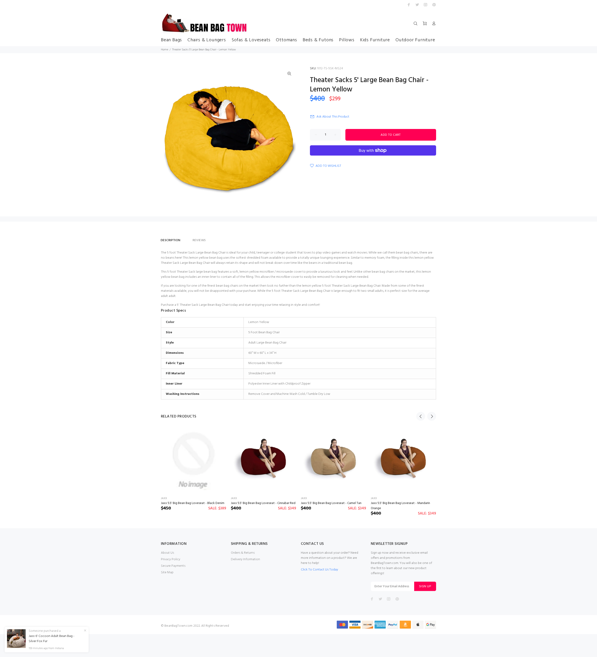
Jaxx (164, 498)
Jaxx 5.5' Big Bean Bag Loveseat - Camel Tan (331, 503)
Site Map (167, 572)
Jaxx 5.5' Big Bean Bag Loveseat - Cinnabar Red (263, 503)
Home (164, 49)
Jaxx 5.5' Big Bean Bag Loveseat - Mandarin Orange (400, 506)
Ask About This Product (332, 116)
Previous (420, 416)
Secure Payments (173, 566)
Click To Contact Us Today (319, 569)
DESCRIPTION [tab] (170, 240)
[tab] (187, 238)
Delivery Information (245, 559)
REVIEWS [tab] (199, 240)
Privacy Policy (170, 559)
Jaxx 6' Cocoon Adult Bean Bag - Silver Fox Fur (51, 639)
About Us (167, 553)
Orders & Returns (243, 553)
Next (431, 416)
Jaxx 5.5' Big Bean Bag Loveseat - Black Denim (192, 503)
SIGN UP (425, 586)
